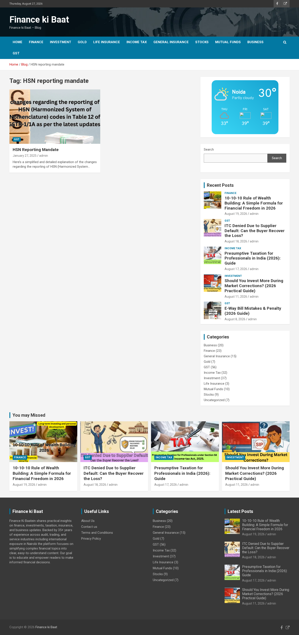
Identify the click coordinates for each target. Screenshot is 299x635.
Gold (82, 42)
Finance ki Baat (39, 19)
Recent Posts (220, 185)
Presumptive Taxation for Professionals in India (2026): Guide (253, 258)
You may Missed (28, 415)
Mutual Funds (228, 42)
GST (16, 53)
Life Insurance (106, 42)
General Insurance (171, 42)
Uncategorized (214, 400)
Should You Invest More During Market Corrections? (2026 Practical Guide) (254, 285)
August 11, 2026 (236, 296)
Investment (60, 42)
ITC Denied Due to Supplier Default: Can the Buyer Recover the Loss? (255, 230)
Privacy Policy (91, 539)
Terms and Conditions (97, 533)
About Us (88, 521)
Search (209, 149)
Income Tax (137, 42)
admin (43, 155)
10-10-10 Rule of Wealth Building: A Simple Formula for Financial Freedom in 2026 (254, 203)
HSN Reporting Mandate (36, 149)
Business (255, 42)
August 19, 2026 (236, 213)
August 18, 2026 (236, 241)
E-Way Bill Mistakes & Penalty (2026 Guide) (253, 311)
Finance (36, 42)
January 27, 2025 (25, 155)
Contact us (89, 527)
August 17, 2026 (236, 269)
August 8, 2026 (235, 319)
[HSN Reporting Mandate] (54, 116)
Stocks (202, 42)
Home (17, 42)
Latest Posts (240, 511)
